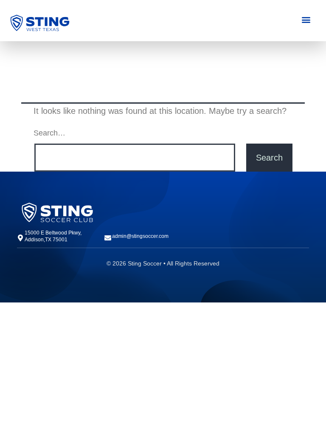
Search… (49, 133)
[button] (306, 19)
